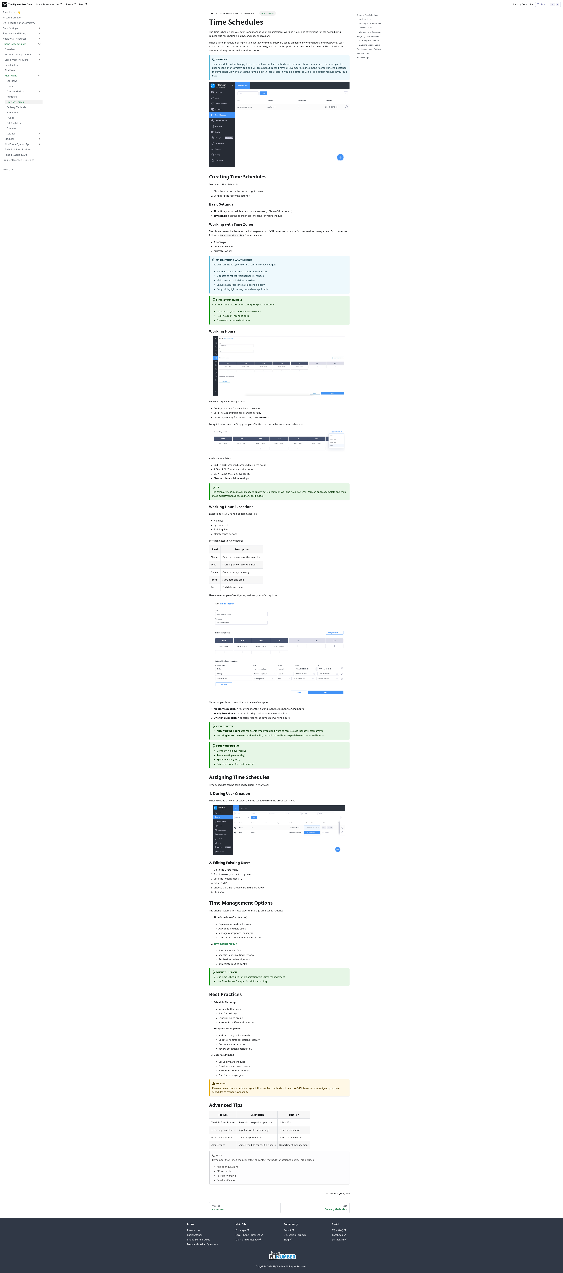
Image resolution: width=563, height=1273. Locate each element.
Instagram (338, 1239)
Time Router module (322, 71)
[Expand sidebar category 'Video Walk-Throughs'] (39, 59)
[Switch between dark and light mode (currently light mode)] (531, 4)
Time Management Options (369, 49)
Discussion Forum (294, 1235)
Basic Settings (365, 19)
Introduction (194, 1230)
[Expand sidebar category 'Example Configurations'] (39, 54)
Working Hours (365, 27)
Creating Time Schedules (367, 15)
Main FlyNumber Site (47, 4)
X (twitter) (337, 1230)
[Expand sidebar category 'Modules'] (39, 139)
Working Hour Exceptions (370, 32)
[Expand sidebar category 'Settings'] (39, 133)
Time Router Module (226, 943)
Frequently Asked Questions (202, 1244)
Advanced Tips (363, 57)
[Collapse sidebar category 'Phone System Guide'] (39, 44)
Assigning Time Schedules (368, 36)
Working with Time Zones (370, 23)
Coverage (240, 1230)
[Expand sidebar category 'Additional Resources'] (39, 38)
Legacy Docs (520, 4)
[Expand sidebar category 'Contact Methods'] (39, 91)
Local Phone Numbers (247, 1235)
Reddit (287, 1230)
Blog (81, 4)
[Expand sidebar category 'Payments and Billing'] (39, 33)
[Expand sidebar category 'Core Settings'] (39, 28)
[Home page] (212, 13)
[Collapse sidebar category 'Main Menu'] (39, 75)
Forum (69, 4)
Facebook (337, 1235)
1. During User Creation (369, 40)
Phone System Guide (198, 1239)
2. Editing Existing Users (369, 45)
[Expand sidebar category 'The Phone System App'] (39, 144)
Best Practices (363, 53)
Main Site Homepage (247, 1239)
